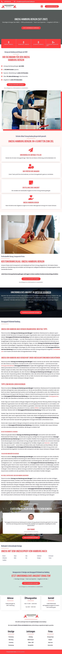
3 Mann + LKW (30, 642)
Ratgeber (50, 640)
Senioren (47, 443)
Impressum (50, 642)
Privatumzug (11, 637)
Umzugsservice (53, 396)
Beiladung (31, 637)
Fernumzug (11, 642)
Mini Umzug (11, 640)
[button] (42, 6)
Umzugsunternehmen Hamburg (11, 651)
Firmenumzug (11, 645)
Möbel (37, 408)
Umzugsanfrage (50, 637)
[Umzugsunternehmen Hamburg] (8, 6)
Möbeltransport (31, 640)
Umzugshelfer (30, 645)
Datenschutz (50, 645)
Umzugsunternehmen (7, 366)
